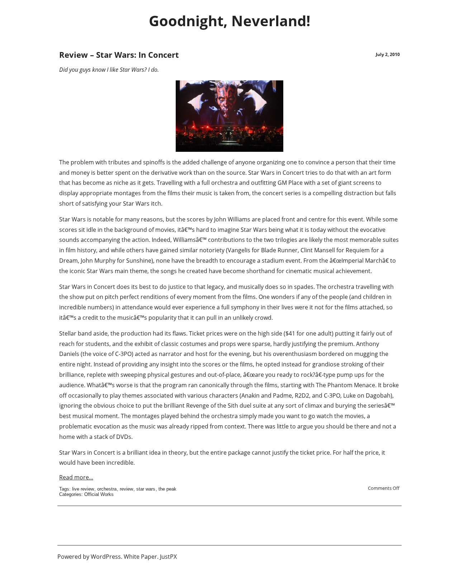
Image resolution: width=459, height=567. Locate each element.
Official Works (99, 494)
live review (83, 489)
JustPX (168, 557)
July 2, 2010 (388, 54)
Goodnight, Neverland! (229, 21)
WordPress (106, 557)
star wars (145, 489)
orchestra (107, 489)
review (126, 489)
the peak (167, 489)
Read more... (76, 477)
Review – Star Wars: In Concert (119, 54)
